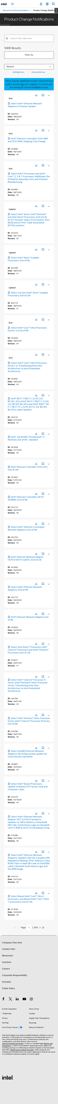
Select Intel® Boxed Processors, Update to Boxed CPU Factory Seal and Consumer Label (28, 786)
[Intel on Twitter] (10, 999)
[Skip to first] (15, 928)
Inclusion (6, 981)
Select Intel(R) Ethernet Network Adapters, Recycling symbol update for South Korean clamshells (27, 754)
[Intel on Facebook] (3, 999)
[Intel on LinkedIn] (17, 999)
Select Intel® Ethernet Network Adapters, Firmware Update (25, 105)
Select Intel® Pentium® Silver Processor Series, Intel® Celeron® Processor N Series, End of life (29, 721)
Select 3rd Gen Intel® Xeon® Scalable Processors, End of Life (28, 294)
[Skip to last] (43, 928)
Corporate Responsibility (14, 975)
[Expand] (48, 95)
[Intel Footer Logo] (7, 1077)
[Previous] (18, 928)
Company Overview (12, 942)
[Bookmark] (42, 95)
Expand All (18, 72)
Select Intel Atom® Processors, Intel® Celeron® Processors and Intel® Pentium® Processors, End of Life (28, 650)
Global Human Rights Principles (22, 1050)
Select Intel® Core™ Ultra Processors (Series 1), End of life (27, 329)
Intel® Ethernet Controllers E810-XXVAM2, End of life (26, 498)
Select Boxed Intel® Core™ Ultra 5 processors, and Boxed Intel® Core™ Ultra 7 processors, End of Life (28, 899)
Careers (6, 968)
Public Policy (8, 988)
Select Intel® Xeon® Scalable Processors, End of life (23, 259)
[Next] (40, 928)
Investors (6, 962)
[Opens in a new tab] (36, 95)
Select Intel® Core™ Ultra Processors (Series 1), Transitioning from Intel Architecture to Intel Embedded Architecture (27, 367)
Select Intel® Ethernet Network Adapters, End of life (25, 588)
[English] (47, 4)
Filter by (29, 54)
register (34, 84)
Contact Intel (8, 949)
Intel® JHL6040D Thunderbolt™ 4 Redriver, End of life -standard (26, 438)
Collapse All (38, 72)
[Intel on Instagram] (31, 999)
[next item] (56, 10)
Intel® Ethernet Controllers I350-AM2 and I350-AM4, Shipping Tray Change (28, 140)
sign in (23, 84)
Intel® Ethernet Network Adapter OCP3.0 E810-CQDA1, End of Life (26, 558)
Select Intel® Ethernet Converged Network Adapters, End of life (26, 528)
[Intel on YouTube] (24, 999)
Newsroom (7, 955)
